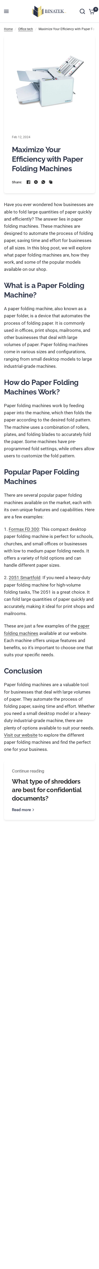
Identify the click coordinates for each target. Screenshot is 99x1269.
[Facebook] (28, 182)
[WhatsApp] (43, 182)
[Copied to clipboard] (51, 182)
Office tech (25, 29)
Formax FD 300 (24, 529)
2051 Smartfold (24, 577)
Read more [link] (21, 810)
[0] (91, 11)
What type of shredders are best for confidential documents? (47, 790)
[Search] (82, 11)
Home (8, 29)
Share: (17, 182)
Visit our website (20, 735)
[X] (36, 182)
